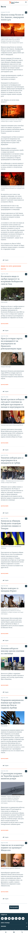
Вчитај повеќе (14, 907)
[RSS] (16, 918)
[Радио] (6, 932)
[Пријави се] (23, 918)
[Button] (5, 260)
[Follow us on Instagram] (12, 918)
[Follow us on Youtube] (9, 918)
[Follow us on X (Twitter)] (5, 918)
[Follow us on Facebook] (2, 918)
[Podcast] (19, 918)
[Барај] (22, 932)
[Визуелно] (14, 932)
